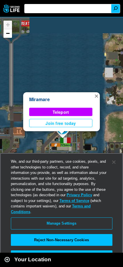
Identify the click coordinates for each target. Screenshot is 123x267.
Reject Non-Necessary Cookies (61, 240)
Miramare (39, 99)
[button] (96, 95)
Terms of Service (74, 201)
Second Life (12, 8)
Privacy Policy (79, 195)
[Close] (114, 162)
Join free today (60, 123)
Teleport (61, 112)
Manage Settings (62, 223)
